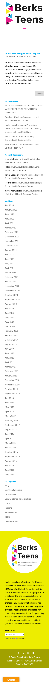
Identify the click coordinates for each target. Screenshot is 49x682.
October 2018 (11, 389)
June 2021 (9, 259)
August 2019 (11, 344)
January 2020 (11, 335)
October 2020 (11, 295)
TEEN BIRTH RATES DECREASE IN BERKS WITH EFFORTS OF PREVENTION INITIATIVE (24, 109)
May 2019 (9, 357)
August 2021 (11, 250)
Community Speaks (13, 490)
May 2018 (9, 407)
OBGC (8, 503)
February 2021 (11, 277)
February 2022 (11, 232)
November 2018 (12, 384)
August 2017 (11, 429)
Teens (7, 517)
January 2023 (11, 209)
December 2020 (12, 286)
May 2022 (9, 218)
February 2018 (11, 420)
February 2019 (11, 371)
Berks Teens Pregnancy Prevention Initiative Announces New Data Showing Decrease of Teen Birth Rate (23, 128)
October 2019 (11, 340)
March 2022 (10, 227)
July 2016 (9, 465)
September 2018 (12, 393)
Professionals (11, 512)
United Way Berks (15, 589)
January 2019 (11, 375)
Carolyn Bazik (13, 56)
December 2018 (12, 380)
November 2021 (12, 241)
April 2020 (10, 322)
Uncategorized (11, 521)
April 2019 (10, 362)
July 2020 (9, 308)
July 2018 (9, 398)
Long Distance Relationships (18, 499)
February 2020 (11, 331)
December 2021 (12, 236)
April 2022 (10, 223)
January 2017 (11, 447)
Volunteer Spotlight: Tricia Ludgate (22, 53)
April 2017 (10, 438)
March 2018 (10, 416)
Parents (8, 508)
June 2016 (9, 470)
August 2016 (11, 461)
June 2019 (9, 353)
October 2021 (11, 245)
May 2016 (9, 474)
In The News (10, 494)
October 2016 (11, 452)
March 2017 (10, 443)
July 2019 (9, 349)
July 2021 (9, 254)
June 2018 (9, 402)
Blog (34, 56)
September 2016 (12, 456)
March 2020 (10, 326)
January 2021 (11, 281)
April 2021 (10, 268)
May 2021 (9, 263)
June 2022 (9, 214)
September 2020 (12, 299)
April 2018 (10, 411)
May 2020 (9, 317)
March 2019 (10, 366)
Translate (21, 638)
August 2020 (11, 304)
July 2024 (9, 205)
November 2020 (12, 290)
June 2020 (9, 313)
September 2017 (12, 425)
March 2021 (10, 272)
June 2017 (9, 434)
